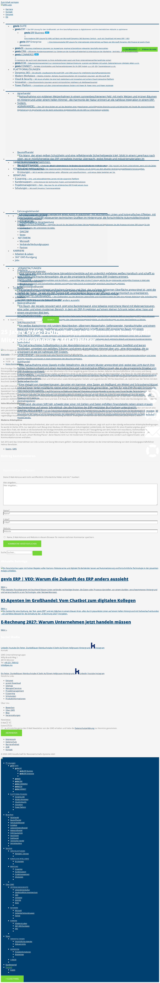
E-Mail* (6, 519)
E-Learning (18, 869)
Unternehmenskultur (22, 890)
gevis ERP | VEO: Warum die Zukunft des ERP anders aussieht (64, 579)
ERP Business (26, 771)
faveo (17, 903)
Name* (6, 510)
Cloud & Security (20, 802)
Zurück (23, 776)
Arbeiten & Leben (21, 923)
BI (17, 779)
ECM (18, 786)
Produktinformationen (23, 952)
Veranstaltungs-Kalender (23, 941)
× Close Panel (12, 978)
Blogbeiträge (19, 954)
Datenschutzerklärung (84, 728)
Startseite (5, 354)
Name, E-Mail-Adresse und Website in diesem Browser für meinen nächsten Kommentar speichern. (50, 537)
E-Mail (4, 722)
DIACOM (18, 900)
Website (6, 528)
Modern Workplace (21, 799)
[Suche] (37, 553)
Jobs (16, 928)
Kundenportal (11, 964)
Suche (3, 552)
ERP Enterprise (27, 773)
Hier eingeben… (10, 482)
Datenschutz (6, 725)
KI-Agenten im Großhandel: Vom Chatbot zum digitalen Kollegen (68, 600)
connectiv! (18, 897)
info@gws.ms (7, 665)
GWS (14, 449)
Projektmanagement (22, 874)
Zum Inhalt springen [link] (10, 2)
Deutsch (9, 967)
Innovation (19, 804)
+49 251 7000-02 (11, 662)
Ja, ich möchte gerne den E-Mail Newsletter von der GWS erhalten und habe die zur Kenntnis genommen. (60, 728)
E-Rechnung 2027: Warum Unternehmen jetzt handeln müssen (66, 622)
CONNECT (20, 789)
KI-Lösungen (19, 861)
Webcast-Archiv (20, 944)
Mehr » (4, 587)
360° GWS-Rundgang (22, 926)
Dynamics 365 (20, 797)
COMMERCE (21, 784)
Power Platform (20, 807)
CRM (18, 781)
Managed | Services (22, 854)
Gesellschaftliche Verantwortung (26, 892)
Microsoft (18, 910)
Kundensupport (20, 872)
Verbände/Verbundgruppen (24, 913)
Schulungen (19, 877)
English (12, 970)
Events (8, 449)
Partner (17, 916)
